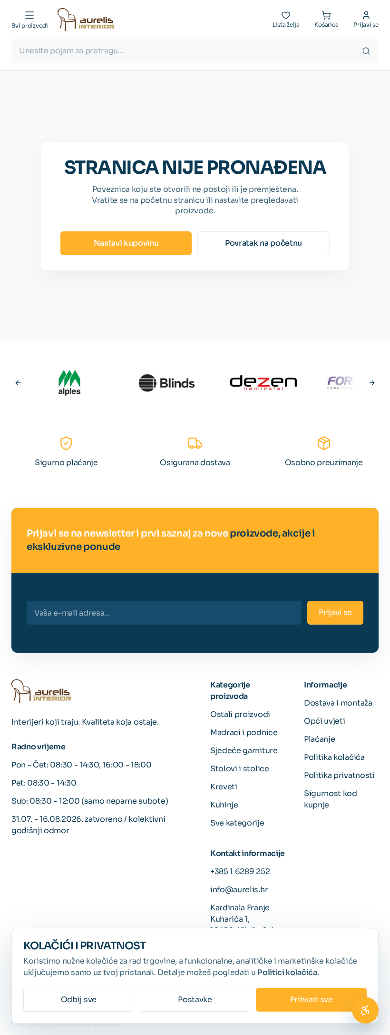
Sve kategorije (237, 823)
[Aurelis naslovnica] (86, 19)
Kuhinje (224, 805)
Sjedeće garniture (244, 751)
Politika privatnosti (339, 775)
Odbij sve (79, 1000)
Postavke (195, 1000)
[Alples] (69, 383)
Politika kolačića (334, 757)
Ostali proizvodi (240, 714)
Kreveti (223, 787)
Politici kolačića (287, 972)
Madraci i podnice (244, 732)
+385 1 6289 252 (240, 871)
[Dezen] (263, 383)
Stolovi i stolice (239, 769)
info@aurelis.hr (239, 890)
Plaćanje (319, 739)
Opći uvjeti (324, 721)
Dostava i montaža (338, 703)
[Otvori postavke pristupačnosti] (365, 1010)
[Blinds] (166, 383)
